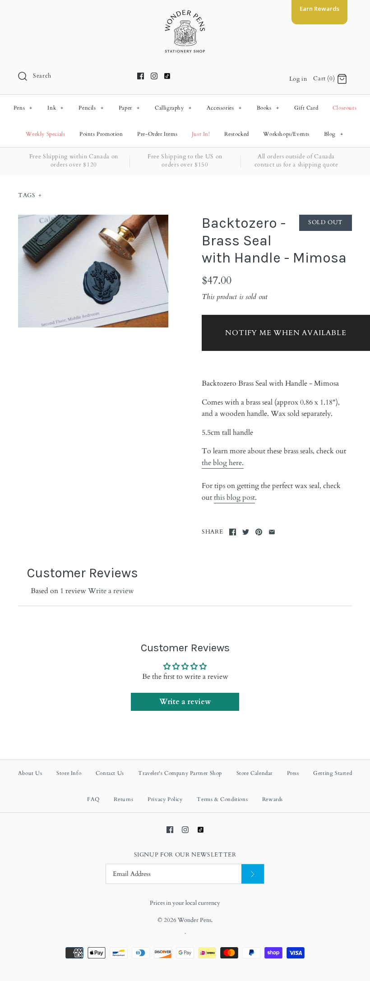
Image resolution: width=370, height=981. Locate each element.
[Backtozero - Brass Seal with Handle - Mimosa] (93, 271)
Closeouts (344, 107)
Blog (333, 134)
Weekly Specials (45, 134)
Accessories (224, 107)
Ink (55, 107)
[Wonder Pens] (185, 14)
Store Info (68, 773)
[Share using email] (271, 532)
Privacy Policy (165, 799)
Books (268, 107)
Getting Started (332, 773)
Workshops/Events (286, 134)
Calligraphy (173, 107)
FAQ (93, 799)
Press (293, 773)
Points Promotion (101, 134)
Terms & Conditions (222, 799)
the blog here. (223, 463)
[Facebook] (140, 76)
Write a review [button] (185, 702)
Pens (23, 107)
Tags (30, 195)
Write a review (111, 591)
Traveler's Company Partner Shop (180, 773)
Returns (123, 799)
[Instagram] (154, 76)
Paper (129, 107)
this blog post (234, 497)
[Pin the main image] (258, 532)
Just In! (201, 134)
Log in (298, 79)
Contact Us (110, 773)
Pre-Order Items (157, 134)
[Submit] (252, 874)
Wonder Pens (194, 920)
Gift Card (306, 107)
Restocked (236, 134)
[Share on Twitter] (245, 532)
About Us (30, 773)
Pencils (91, 107)
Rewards (272, 799)
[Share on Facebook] (232, 532)
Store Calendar (254, 773)
